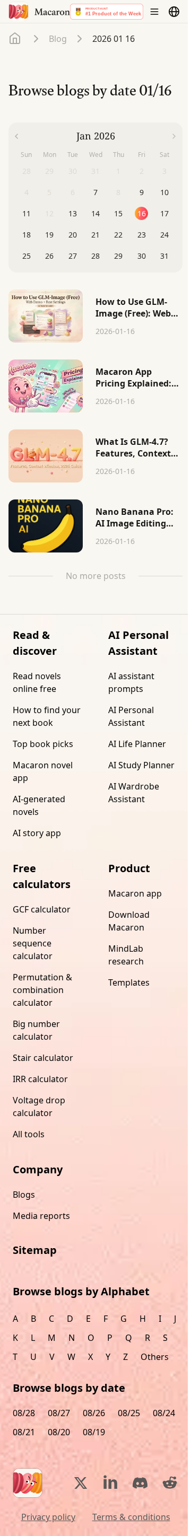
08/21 (24, 1432)
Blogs (24, 1194)
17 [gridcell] (164, 213)
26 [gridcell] (49, 256)
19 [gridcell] (49, 235)
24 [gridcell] (164, 235)
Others (155, 1357)
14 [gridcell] (95, 213)
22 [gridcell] (118, 235)
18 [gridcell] (26, 235)
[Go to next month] (174, 136)
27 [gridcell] (72, 256)
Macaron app (135, 893)
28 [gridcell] (95, 256)
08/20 (59, 1432)
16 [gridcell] (141, 213)
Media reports (41, 1216)
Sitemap (35, 1250)
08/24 (164, 1413)
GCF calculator (42, 909)
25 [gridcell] (26, 256)
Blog (58, 39)
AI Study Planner (141, 765)
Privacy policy (48, 1517)
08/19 (94, 1432)
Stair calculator (43, 1058)
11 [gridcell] (26, 213)
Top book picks (43, 744)
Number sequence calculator (33, 943)
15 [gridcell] (118, 213)
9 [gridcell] (142, 192)
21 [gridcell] (95, 235)
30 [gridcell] (141, 256)
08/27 (59, 1413)
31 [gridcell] (164, 256)
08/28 (24, 1413)
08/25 (129, 1413)
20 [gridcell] (72, 235)
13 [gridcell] (72, 213)
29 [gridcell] (118, 256)
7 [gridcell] (95, 192)
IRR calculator (40, 1079)
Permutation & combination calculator (42, 989)
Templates (129, 982)
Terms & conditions (131, 1517)
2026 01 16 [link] (113, 39)
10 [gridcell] (164, 192)
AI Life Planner (137, 744)
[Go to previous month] (17, 136)
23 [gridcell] (141, 235)
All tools (29, 1134)
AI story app (37, 833)
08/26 (94, 1413)
